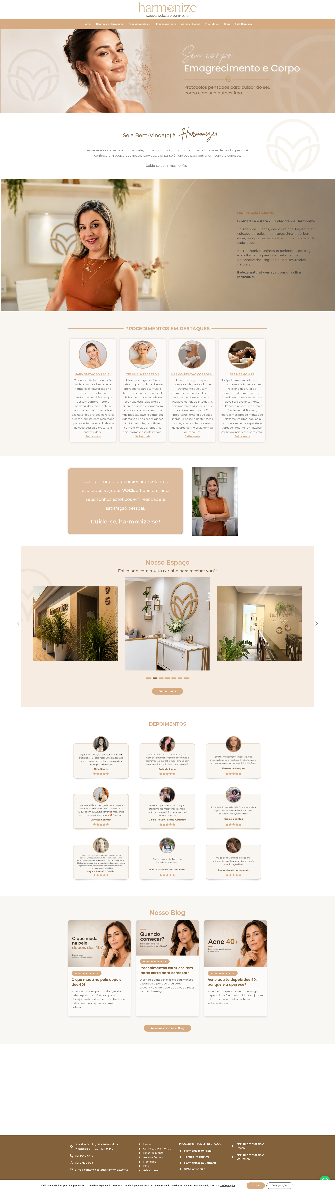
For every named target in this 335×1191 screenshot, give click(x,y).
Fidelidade (212, 24)
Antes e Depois (190, 24)
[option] (167, 71)
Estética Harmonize (86, 973)
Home (87, 24)
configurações (227, 1185)
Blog (227, 24)
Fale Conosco (243, 24)
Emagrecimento (166, 24)
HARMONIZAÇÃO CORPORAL (192, 374)
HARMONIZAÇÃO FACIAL (93, 374)
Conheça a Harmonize (110, 24)
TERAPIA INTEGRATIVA (142, 374)
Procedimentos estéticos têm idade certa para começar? (166, 970)
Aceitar (256, 1185)
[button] (164, 109)
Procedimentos (138, 24)
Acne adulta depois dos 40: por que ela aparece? (232, 982)
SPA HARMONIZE (242, 374)
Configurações (280, 1185)
